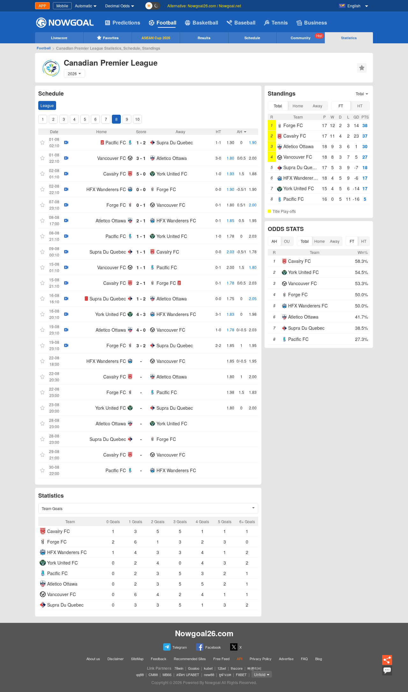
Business (315, 22)
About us (93, 658)
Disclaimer (115, 658)
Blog (318, 658)
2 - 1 (141, 220)
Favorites (111, 37)
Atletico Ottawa (172, 158)
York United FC (172, 173)
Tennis (280, 22)
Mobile (62, 5)
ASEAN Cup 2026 (156, 37)
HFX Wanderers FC (106, 189)
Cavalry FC (114, 173)
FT (341, 105)
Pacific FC (116, 142)
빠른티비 (254, 668)
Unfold (260, 674)
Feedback (158, 658)
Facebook (213, 647)
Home (298, 105)
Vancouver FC (111, 158)
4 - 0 (141, 330)
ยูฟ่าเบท (225, 674)
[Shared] (387, 664)
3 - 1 (141, 158)
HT (359, 105)
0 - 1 (141, 205)
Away (317, 105)
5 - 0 (141, 173)
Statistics (349, 37)
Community (306, 36)
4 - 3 (141, 314)
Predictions (126, 22)
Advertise (286, 658)
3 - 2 (141, 345)
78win (178, 668)
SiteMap (137, 658)
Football (166, 22)
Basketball (205, 22)
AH (274, 241)
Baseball (244, 22)
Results (204, 37)
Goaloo (193, 668)
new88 (209, 674)
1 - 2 (141, 142)
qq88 (140, 674)
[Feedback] (387, 674)
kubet (208, 668)
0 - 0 (141, 189)
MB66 (167, 674)
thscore (237, 668)
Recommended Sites (190, 658)
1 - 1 (141, 236)
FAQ (304, 658)
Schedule (252, 37)
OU (287, 241)
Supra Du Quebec (175, 142)
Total (278, 105)
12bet (221, 668)
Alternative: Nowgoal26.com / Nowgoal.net (204, 5)
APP (42, 5)
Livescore (59, 37)
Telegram (179, 647)
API (239, 658)
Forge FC (166, 189)
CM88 (153, 674)
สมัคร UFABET (187, 674)
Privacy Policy (261, 658)
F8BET (241, 674)
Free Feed (221, 658)
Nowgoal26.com (204, 633)
